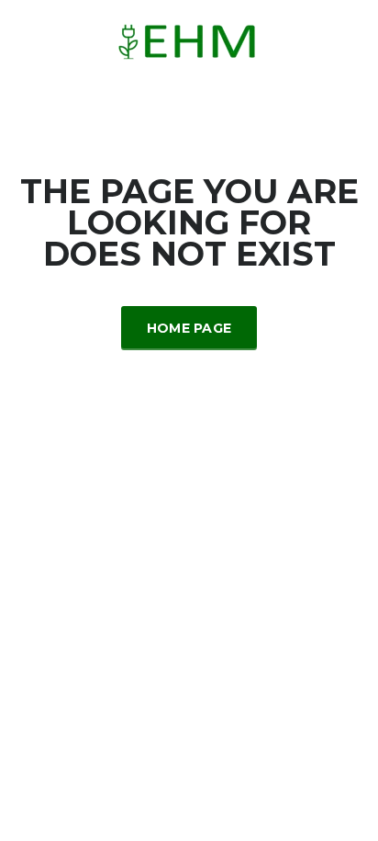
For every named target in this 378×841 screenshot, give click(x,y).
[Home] (189, 40)
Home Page (189, 328)
